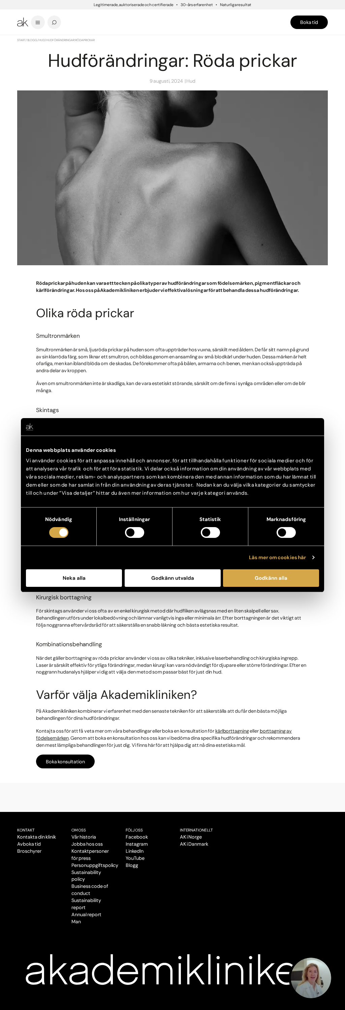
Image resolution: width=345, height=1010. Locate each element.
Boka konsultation (65, 762)
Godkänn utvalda (172, 578)
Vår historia (83, 837)
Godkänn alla (271, 578)
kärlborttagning (232, 731)
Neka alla (74, 578)
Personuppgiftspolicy (94, 865)
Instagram (137, 844)
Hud (42, 40)
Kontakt (26, 830)
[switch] (134, 532)
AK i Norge (191, 837)
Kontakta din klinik (36, 837)
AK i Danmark (194, 844)
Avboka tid (29, 844)
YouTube (135, 858)
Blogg (32, 40)
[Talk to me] (311, 978)
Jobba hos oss (87, 844)
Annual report (86, 914)
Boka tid (309, 22)
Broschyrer (29, 851)
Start (21, 40)
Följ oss (134, 830)
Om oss (78, 830)
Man (76, 922)
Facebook (137, 837)
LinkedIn (135, 851)
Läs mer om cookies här (277, 557)
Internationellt (196, 830)
